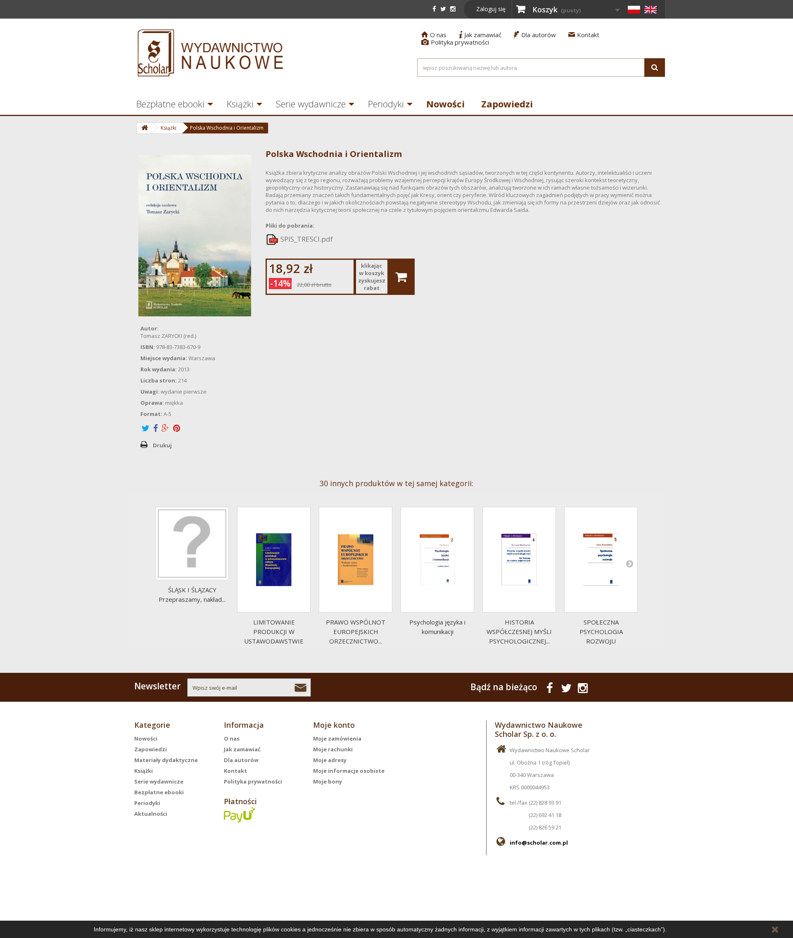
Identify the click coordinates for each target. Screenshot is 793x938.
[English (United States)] (650, 9)
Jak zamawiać (480, 35)
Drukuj (162, 445)
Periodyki (386, 103)
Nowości (445, 103)
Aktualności (150, 813)
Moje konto (334, 725)
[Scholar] (210, 53)
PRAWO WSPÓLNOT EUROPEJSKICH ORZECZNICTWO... (355, 631)
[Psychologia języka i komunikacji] (437, 560)
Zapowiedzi (507, 103)
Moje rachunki (333, 749)
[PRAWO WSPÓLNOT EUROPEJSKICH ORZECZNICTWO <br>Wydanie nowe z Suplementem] (355, 560)
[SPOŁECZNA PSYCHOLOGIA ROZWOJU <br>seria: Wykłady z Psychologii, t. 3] (601, 560)
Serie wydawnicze (311, 103)
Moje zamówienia (337, 738)
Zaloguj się (491, 9)
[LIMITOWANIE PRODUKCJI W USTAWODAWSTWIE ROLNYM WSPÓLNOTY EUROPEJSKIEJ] (274, 560)
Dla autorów (535, 35)
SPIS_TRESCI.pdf (306, 239)
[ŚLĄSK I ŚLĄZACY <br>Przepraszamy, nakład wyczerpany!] (192, 543)
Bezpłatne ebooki (170, 103)
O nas (433, 35)
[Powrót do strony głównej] (144, 128)
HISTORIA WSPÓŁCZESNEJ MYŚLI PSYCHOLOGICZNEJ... (519, 631)
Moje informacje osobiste (349, 770)
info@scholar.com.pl (539, 842)
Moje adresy (330, 760)
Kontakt (583, 35)
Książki (240, 103)
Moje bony (327, 781)
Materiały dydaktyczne (166, 760)
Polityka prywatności (455, 42)
